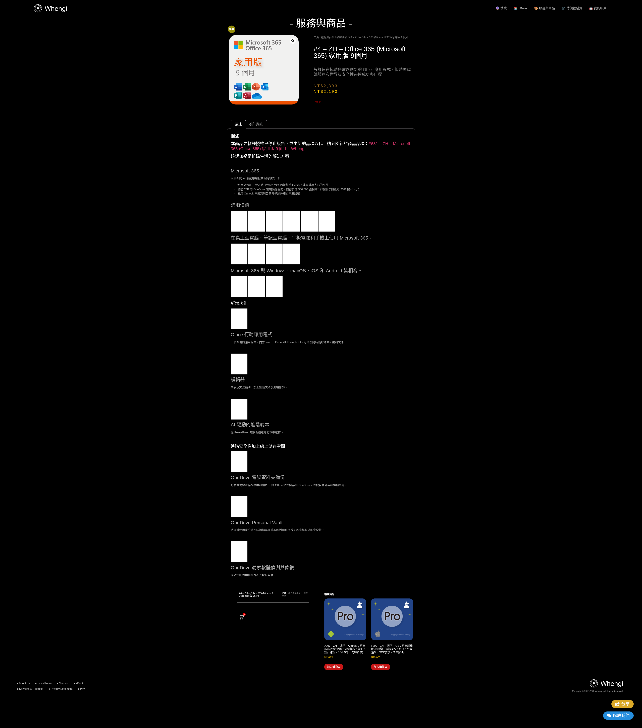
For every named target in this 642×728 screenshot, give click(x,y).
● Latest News (43, 683)
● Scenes (62, 683)
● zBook (78, 683)
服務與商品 (327, 37)
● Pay (81, 688)
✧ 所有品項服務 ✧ (294, 593)
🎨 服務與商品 (544, 8)
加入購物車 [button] (333, 666)
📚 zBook (520, 8)
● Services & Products (30, 688)
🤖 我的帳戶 (598, 8)
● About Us (23, 683)
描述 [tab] (238, 124)
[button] (293, 41)
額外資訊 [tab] (256, 124)
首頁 (316, 37)
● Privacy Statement (60, 688)
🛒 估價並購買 (572, 8)
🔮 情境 (501, 8)
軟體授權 (341, 37)
